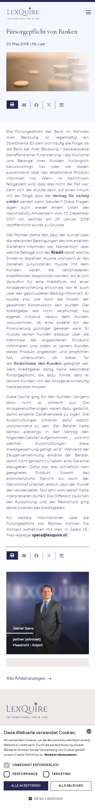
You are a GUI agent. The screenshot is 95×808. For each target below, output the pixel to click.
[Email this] (24, 105)
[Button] (12, 104)
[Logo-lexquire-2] (27, 710)
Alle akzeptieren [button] (25, 785)
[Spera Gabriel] (47, 613)
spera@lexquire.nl (49, 535)
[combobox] (88, 731)
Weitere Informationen (60, 755)
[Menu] (88, 12)
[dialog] (47, 766)
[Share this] (36, 105)
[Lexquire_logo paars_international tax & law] (23, 12)
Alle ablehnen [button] (71, 785)
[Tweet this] (49, 105)
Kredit (57, 253)
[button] (47, 799)
